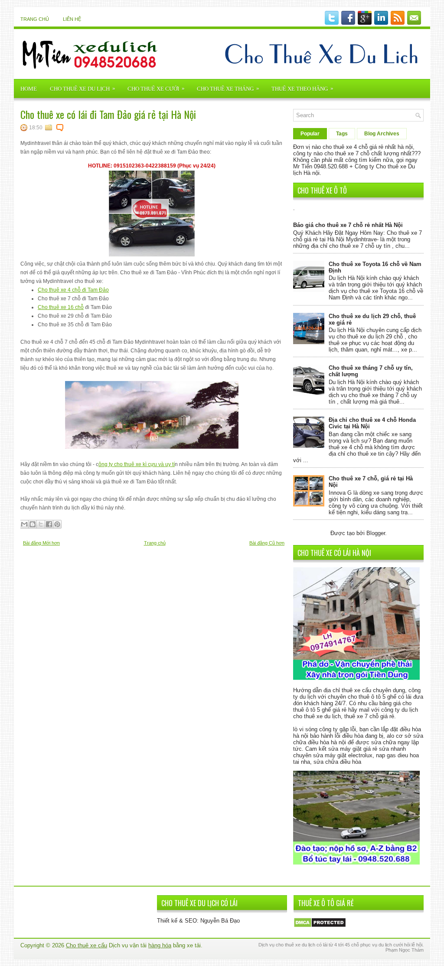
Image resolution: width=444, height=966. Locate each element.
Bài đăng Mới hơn (41, 542)
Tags (342, 134)
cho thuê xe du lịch (317, 716)
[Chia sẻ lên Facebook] (49, 524)
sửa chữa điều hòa (337, 762)
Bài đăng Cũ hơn (266, 542)
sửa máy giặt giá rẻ (352, 749)
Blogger (375, 533)
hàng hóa (159, 945)
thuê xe (292, 944)
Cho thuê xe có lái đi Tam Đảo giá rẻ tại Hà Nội (108, 114)
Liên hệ (72, 19)
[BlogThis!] (32, 524)
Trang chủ (34, 19)
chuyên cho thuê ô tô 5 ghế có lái (369, 696)
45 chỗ (352, 944)
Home (28, 88)
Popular (310, 134)
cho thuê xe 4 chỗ (345, 147)
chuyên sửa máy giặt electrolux (332, 755)
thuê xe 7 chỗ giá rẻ (369, 716)
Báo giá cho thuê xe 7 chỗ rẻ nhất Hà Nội (348, 225)
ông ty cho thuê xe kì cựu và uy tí (136, 464)
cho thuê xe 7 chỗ (346, 153)
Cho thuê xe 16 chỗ (61, 307)
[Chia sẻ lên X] (40, 524)
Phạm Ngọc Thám (404, 950)
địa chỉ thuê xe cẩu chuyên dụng (364, 690)
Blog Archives (381, 134)
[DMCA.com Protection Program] (320, 926)
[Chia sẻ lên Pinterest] (57, 524)
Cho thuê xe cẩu (86, 945)
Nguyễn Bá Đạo (220, 920)
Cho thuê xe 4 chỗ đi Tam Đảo (73, 290)
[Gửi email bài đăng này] (24, 524)
